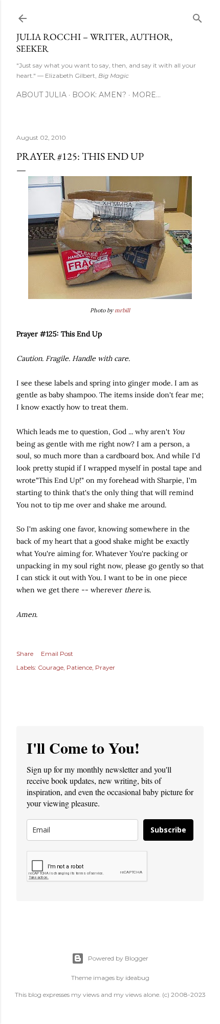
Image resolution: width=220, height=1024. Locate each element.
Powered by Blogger (118, 958)
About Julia (41, 94)
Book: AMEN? (99, 94)
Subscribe (168, 830)
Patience (79, 667)
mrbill (122, 310)
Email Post (57, 653)
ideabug (137, 978)
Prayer (105, 667)
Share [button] (24, 653)
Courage (50, 667)
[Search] (197, 16)
